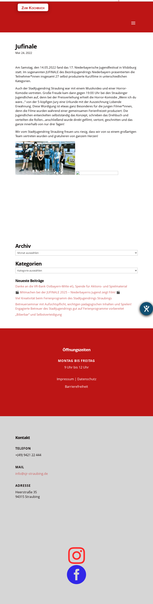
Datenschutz (86, 379)
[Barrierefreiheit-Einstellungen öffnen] (146, 308)
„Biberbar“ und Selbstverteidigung (38, 314)
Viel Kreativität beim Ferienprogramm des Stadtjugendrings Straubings (63, 298)
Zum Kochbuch (33, 8)
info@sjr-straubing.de (31, 473)
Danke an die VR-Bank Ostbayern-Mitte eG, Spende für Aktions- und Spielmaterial (71, 286)
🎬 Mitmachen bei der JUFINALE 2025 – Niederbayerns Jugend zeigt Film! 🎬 (67, 292)
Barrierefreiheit (76, 386)
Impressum (65, 379)
